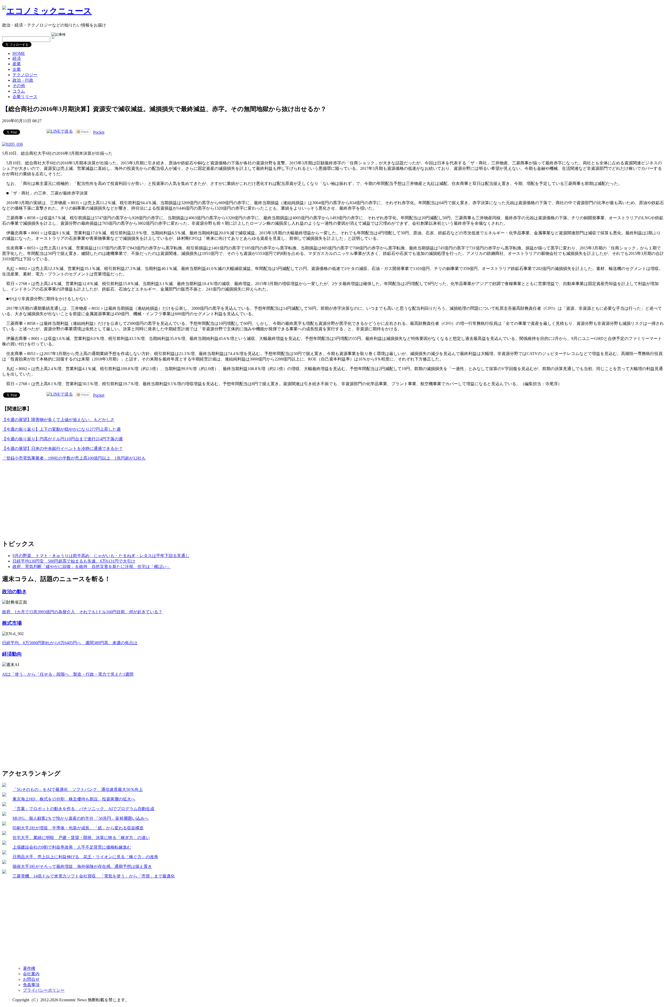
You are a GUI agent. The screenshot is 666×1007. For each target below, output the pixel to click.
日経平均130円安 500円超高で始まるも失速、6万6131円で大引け (73, 561)
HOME (18, 53)
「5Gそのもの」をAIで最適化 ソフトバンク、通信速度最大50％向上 (77, 789)
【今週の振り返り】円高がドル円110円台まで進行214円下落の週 (62, 439)
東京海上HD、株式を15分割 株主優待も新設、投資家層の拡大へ (73, 799)
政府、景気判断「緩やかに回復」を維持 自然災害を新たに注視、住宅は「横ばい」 (91, 566)
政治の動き (14, 591)
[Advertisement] (41, 497)
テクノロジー (24, 75)
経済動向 (12, 654)
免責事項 (31, 985)
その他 (18, 85)
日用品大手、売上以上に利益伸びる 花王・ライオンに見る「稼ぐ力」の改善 (85, 857)
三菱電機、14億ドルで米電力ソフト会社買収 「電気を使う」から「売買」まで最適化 (93, 876)
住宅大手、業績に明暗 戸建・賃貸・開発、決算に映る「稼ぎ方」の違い (81, 837)
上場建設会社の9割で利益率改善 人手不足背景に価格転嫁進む (71, 847)
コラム (18, 91)
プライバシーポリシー (44, 990)
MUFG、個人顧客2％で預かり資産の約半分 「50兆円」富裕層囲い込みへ (80, 818)
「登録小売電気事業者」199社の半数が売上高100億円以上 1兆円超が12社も (74, 458)
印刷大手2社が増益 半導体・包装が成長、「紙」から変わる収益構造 (78, 828)
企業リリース (24, 96)
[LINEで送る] (60, 132)
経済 (16, 58)
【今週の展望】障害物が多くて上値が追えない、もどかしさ (58, 419)
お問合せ (31, 979)
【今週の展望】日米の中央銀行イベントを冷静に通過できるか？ (62, 448)
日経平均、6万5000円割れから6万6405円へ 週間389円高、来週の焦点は (69, 643)
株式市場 (12, 623)
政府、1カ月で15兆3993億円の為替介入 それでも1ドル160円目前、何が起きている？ (82, 612)
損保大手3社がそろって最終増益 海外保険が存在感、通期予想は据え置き (82, 866)
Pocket (98, 132)
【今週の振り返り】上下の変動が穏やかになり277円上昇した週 (61, 429)
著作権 (29, 968)
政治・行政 (22, 80)
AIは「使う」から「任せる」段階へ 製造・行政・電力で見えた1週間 (67, 674)
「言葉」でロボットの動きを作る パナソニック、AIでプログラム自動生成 (83, 808)
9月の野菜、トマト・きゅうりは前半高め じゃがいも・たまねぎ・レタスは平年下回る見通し (100, 555)
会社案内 (31, 974)
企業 (16, 69)
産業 (16, 64)
